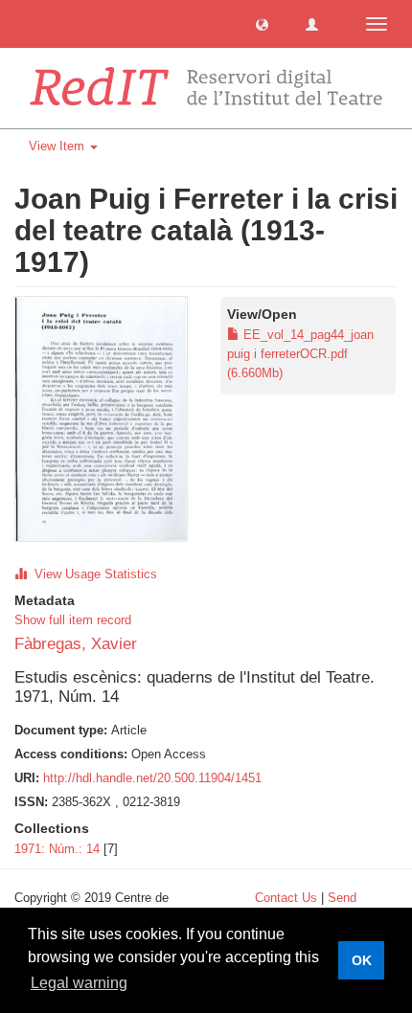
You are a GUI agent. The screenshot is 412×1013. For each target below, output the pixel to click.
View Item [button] (58, 146)
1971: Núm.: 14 (57, 849)
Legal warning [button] (79, 983)
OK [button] (362, 960)
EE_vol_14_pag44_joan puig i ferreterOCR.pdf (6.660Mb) (300, 353)
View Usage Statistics (92, 574)
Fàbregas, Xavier (75, 644)
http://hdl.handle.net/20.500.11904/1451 (152, 778)
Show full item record (72, 620)
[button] (262, 23)
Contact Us (286, 897)
